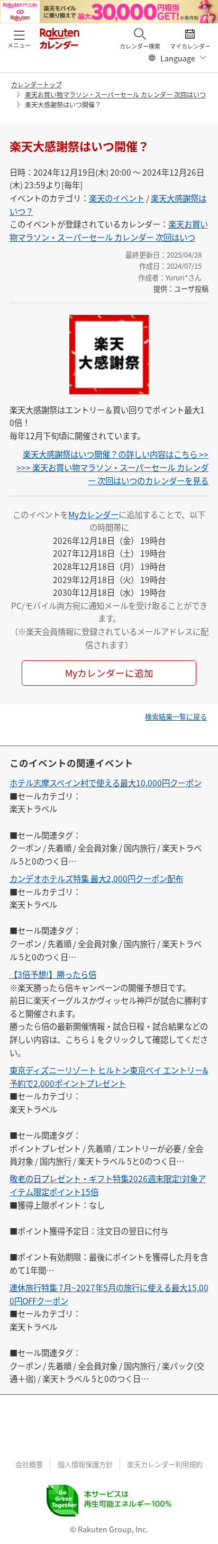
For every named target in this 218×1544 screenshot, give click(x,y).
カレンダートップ (36, 84)
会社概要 (29, 1464)
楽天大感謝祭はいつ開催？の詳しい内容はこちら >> (115, 454)
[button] (19, 38)
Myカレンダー (93, 514)
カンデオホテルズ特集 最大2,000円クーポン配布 (96, 878)
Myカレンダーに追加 (109, 672)
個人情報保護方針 (85, 1464)
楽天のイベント (116, 198)
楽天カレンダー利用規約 (165, 1464)
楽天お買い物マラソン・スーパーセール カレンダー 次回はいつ (115, 94)
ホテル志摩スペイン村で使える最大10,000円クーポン (106, 782)
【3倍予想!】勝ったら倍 (53, 974)
